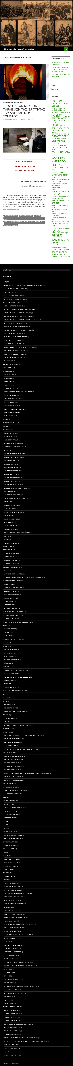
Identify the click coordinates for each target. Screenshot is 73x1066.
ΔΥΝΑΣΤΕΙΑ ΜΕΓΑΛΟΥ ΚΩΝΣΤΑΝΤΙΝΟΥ (16, 488)
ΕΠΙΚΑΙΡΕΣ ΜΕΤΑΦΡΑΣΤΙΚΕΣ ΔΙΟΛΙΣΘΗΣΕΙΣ (17, 1024)
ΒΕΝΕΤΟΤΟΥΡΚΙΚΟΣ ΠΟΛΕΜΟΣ (14, 993)
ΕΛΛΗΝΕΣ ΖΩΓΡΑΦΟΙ (10, 563)
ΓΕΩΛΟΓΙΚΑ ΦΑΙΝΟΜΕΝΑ (11, 519)
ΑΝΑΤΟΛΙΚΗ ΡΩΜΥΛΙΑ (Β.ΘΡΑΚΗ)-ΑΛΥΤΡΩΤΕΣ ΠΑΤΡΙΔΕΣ (21, 319)
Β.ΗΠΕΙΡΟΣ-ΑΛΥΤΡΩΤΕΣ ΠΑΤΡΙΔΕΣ (15, 323)
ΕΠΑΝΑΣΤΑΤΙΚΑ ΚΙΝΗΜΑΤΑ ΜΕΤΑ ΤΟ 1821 (18, 935)
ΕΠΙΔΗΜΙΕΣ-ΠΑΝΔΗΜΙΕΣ (10, 608)
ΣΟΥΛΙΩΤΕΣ (7, 632)
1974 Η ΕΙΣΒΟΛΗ (9, 718)
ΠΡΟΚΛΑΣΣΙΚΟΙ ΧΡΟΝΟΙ (11, 412)
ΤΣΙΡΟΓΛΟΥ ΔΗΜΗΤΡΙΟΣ (10, 1055)
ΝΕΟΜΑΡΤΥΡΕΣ (9, 680)
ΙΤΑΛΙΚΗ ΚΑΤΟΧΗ (10, 811)
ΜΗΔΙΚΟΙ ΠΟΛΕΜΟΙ (10, 402)
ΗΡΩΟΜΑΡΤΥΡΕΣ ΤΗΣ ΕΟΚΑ (12, 639)
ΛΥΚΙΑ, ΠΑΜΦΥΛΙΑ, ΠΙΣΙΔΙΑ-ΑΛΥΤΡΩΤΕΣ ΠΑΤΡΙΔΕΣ (19, 347)
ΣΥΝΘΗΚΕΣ (7, 976)
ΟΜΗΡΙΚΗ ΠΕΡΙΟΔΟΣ (10, 405)
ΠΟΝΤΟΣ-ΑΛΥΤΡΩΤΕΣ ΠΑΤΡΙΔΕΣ (14, 354)
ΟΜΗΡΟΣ (7, 536)
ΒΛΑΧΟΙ (5, 426)
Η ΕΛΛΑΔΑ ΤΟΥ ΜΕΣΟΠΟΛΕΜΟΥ (14, 928)
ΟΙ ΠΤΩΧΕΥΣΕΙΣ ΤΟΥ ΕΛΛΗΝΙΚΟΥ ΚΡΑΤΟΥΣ (17, 962)
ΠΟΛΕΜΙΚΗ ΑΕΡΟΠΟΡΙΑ (11, 594)
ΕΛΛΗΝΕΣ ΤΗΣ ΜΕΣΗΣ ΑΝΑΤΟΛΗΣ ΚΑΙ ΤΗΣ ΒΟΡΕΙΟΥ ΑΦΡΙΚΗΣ (23, 577)
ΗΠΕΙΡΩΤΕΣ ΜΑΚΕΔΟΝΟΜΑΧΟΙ (13, 756)
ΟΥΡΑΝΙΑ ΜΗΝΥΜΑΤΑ (9, 845)
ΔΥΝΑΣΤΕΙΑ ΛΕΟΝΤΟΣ (11, 481)
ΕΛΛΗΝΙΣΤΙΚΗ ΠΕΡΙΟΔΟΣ (12, 388)
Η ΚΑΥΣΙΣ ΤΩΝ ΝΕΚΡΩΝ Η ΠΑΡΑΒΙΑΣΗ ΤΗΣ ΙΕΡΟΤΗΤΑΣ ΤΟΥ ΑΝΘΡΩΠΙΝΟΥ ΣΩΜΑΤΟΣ (24, 111)
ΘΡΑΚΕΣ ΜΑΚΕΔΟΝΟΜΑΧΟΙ (12, 763)
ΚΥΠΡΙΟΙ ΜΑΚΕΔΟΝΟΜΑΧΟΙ (12, 770)
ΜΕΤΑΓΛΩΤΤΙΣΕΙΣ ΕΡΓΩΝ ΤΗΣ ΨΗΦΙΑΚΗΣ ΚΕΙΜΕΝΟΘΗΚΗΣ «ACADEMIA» (26, 1041)
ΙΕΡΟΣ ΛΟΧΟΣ (9, 605)
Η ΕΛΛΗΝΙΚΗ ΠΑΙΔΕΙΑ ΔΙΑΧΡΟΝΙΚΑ (13, 612)
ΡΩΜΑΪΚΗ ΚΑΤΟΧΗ (9, 416)
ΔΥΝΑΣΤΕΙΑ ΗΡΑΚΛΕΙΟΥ (11, 464)
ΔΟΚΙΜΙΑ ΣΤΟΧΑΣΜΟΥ (11, 1010)
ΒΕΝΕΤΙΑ (6, 570)
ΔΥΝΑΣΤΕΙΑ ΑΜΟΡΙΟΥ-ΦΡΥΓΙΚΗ (14, 453)
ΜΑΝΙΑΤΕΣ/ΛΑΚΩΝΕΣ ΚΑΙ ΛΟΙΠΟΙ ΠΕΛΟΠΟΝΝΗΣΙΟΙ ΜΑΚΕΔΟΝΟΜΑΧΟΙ (26, 773)
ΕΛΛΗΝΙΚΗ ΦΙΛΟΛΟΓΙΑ (11, 1017)
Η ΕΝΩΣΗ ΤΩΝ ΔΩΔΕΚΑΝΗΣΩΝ (14, 807)
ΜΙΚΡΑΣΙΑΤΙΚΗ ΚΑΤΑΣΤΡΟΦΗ (13, 952)
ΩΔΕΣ (5, 1051)
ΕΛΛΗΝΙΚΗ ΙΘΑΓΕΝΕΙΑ (11, 618)
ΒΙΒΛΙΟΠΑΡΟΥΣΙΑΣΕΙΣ (10, 423)
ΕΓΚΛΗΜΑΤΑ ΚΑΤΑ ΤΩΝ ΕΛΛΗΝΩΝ (61, 129)
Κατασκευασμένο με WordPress (11, 1063)
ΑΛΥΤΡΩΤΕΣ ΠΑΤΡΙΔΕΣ (10, 302)
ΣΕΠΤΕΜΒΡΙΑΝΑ (9, 972)
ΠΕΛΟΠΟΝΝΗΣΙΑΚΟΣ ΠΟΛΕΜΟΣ (14, 409)
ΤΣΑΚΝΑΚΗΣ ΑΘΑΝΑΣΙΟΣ (61, 256)
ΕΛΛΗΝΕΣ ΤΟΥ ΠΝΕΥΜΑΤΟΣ (60, 148)
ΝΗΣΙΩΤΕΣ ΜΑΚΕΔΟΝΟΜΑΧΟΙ (13, 780)
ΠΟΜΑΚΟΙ (7, 663)
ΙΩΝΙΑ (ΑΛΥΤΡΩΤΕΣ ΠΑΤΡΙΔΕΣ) (13, 333)
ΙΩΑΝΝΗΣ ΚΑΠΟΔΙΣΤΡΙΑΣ (12, 938)
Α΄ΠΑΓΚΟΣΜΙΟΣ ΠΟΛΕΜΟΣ (12, 890)
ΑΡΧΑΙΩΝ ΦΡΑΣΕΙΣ (9, 526)
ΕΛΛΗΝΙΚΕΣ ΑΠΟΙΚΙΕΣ (10, 584)
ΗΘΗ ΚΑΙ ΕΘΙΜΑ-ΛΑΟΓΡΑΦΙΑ (60, 180)
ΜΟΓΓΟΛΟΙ (7, 1000)
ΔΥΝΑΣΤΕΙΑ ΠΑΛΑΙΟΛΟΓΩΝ (12, 495)
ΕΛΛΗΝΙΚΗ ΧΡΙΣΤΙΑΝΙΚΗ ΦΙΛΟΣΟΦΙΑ (15, 670)
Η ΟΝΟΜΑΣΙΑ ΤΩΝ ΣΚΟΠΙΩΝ (12, 739)
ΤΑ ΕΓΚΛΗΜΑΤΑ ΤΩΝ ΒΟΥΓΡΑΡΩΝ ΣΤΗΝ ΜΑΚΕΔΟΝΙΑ (20, 749)
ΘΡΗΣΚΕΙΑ (20, 102)
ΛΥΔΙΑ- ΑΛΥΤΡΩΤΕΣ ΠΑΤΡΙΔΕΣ (13, 344)
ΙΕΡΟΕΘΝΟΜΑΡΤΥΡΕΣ (11, 673)
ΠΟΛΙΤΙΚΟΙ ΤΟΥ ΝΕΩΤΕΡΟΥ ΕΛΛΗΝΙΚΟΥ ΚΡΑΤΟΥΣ (19, 965)
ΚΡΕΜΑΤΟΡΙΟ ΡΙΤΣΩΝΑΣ (10, 225)
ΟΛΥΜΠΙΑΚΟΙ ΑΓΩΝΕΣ (10, 842)
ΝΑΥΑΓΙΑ (5, 797)
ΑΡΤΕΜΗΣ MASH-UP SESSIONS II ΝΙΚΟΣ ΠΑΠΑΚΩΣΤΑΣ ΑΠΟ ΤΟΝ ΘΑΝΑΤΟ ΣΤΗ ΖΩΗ (23, 218)
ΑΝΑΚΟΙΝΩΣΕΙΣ (8, 361)
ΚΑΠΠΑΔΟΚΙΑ (7, 697)
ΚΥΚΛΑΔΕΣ (7, 821)
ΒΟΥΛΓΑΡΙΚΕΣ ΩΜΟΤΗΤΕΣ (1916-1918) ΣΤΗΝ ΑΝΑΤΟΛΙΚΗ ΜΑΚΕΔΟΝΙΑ (60, 69)
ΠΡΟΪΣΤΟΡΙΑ (8, 381)
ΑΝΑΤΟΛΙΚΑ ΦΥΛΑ (9, 433)
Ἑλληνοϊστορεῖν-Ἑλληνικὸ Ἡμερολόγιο (18, 49)
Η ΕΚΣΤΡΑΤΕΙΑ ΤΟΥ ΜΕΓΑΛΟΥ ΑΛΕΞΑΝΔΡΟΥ (18, 392)
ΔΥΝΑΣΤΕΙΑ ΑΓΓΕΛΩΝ (11, 440)
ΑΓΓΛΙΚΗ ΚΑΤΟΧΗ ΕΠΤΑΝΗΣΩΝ (13, 835)
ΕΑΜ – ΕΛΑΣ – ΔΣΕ (10, 921)
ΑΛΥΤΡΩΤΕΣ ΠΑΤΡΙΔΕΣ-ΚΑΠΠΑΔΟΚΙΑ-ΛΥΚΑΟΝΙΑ (19, 309)
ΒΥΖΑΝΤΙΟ (55, 124)
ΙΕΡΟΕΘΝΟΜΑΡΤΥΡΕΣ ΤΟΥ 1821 (14, 295)
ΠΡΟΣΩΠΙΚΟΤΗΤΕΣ (9, 866)
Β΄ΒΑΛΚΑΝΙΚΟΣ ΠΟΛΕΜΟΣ (12, 897)
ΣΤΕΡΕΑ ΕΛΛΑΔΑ (8, 876)
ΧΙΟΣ (5, 828)
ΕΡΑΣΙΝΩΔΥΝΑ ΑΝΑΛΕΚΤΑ (12, 1027)
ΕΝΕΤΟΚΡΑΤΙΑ (8, 704)
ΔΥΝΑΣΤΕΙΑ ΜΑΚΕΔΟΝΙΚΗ (12, 484)
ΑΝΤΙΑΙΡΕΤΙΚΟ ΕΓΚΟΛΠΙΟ (10, 102)
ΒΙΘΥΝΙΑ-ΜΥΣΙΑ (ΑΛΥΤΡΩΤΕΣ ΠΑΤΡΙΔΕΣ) (16, 326)
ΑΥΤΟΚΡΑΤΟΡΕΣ (9, 436)
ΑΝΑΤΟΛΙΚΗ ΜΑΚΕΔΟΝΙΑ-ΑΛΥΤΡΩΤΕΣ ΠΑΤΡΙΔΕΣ (19, 316)
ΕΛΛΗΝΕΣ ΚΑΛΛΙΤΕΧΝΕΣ (10, 560)
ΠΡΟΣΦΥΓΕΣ (57, 237)
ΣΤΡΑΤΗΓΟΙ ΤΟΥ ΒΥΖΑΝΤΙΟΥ (13, 512)
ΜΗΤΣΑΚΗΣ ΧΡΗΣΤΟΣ (10, 787)
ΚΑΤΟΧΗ (56, 196)
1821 (57, 101)
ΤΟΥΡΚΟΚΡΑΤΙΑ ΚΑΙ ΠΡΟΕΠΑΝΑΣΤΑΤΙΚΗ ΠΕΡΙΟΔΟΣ (60, 252)
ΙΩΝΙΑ (4, 694)
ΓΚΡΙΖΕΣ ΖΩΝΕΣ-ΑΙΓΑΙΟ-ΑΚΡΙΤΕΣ (14, 904)
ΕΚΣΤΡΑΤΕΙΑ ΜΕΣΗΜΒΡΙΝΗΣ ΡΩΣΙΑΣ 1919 (18, 893)
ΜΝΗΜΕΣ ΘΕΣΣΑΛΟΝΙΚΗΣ (11, 794)
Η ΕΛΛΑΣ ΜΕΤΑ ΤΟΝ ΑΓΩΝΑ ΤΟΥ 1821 (15, 931)
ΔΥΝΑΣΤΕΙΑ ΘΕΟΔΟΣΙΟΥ (11, 467)
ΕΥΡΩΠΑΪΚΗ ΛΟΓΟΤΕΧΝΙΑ (12, 1031)
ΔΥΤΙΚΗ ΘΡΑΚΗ (8, 656)
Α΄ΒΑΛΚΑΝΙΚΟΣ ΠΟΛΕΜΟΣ (12, 886)
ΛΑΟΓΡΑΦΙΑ (6, 728)
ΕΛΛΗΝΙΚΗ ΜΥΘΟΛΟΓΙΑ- (11, 1014)
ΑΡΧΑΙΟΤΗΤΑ (7, 385)
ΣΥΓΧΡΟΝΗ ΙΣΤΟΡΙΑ (9, 883)
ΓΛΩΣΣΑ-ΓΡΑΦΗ (8, 522)
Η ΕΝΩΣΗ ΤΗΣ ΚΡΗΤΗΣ (11, 708)
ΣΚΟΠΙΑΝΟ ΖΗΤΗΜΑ (10, 746)
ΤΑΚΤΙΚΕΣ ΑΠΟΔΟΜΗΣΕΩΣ (12, 979)
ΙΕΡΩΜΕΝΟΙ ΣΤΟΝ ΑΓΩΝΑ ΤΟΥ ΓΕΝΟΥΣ (15, 691)
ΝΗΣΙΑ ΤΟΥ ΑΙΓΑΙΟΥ (9, 801)
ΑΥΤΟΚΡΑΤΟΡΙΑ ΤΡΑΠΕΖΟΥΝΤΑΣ (14, 447)
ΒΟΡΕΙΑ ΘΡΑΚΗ (8, 653)
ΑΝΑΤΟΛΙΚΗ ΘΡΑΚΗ (10, 649)
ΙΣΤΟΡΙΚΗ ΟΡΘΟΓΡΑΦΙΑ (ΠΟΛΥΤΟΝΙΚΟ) (16, 533)
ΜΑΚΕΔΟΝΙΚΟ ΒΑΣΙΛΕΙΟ (11, 399)
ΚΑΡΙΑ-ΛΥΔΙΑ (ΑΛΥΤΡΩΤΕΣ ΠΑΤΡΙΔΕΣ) (15, 337)
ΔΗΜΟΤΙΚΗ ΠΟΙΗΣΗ (11, 543)
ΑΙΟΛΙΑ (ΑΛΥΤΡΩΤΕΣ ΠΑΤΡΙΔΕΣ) (14, 306)
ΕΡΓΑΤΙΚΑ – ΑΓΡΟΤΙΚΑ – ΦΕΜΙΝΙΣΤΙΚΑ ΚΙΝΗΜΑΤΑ (19, 924)
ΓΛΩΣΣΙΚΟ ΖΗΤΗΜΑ (10, 529)
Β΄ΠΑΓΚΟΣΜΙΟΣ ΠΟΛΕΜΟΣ (12, 900)
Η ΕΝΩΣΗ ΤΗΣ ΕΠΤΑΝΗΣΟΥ (12, 838)
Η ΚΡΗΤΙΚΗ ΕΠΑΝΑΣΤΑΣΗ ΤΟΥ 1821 (15, 711)
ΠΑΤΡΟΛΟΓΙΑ (8, 684)
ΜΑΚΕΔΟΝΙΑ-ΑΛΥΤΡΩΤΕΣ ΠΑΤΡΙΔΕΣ (15, 350)
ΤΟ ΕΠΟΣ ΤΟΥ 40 (57, 246)
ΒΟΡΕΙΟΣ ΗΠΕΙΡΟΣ (59, 119)
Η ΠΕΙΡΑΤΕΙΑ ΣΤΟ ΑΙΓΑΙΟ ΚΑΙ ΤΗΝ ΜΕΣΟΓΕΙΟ (17, 622)
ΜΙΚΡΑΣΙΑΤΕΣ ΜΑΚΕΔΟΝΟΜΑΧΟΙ (14, 776)
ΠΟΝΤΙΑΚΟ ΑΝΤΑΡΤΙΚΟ (11, 862)
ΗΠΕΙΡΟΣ (56, 185)
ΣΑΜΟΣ (6, 825)
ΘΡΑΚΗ (57, 187)
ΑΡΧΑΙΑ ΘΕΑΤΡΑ (9, 374)
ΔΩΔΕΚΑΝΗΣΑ (58, 126)
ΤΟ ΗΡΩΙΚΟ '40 (8, 983)
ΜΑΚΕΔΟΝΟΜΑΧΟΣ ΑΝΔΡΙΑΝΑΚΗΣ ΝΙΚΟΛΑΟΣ (60, 63)
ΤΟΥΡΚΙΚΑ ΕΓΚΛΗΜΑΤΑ (12, 948)
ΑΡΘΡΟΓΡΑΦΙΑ (58, 108)
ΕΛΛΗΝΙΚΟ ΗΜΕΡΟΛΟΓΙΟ (26, 120)
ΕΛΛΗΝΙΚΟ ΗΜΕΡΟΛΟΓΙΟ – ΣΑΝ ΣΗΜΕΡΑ (16, 587)
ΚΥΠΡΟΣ (5, 715)
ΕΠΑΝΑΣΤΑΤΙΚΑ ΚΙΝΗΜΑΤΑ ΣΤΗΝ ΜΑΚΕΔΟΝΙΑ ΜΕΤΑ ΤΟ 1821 (23, 735)
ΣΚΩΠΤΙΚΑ (6, 873)
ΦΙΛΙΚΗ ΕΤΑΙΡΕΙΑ (9, 1003)
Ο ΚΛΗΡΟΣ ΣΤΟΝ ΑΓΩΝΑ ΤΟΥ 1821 (15, 299)
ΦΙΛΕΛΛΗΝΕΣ (9, 292)
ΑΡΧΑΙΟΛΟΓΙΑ (58, 110)
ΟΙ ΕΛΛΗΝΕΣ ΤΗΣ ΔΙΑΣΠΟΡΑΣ (60, 221)
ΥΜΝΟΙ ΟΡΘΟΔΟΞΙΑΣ (10, 687)
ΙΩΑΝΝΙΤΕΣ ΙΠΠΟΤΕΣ (11, 814)
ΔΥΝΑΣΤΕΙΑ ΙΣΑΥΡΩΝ (10, 474)
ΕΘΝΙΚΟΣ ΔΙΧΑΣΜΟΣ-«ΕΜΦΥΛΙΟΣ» (14, 917)
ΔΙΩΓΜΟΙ (6, 450)
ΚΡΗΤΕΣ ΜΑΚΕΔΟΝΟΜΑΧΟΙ (12, 766)
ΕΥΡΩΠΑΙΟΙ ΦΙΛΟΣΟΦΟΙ (11, 1034)
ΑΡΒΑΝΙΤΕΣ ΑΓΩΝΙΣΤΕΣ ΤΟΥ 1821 (15, 289)
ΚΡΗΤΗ (64, 196)
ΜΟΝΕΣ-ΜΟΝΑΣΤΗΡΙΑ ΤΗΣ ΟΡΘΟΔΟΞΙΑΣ (17, 677)
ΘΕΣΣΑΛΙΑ (6, 642)
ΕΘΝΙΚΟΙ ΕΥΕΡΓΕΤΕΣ (9, 546)
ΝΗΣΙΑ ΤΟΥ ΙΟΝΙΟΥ (9, 831)
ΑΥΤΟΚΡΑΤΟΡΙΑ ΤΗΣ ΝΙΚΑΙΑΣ (13, 443)
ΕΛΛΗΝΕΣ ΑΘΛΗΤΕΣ (9, 557)
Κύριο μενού (70, 49)
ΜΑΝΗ (6, 852)
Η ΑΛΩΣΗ (7, 502)
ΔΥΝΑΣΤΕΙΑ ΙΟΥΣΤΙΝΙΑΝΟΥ (12, 471)
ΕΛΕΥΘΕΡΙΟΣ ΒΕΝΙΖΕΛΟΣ (59, 145)
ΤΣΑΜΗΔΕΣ (7, 636)
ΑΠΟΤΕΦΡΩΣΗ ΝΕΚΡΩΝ (26, 215)
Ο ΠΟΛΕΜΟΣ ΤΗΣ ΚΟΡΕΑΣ (12, 959)
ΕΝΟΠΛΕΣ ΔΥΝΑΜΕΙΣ (9, 591)
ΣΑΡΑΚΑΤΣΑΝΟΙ (8, 869)
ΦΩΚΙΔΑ (6, 880)
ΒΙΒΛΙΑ (5, 419)
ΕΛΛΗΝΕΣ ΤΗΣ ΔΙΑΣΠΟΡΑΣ (11, 567)
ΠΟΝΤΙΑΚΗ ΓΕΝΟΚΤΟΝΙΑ (60, 233)
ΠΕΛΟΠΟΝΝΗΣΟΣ (8, 849)
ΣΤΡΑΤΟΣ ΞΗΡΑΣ (9, 601)
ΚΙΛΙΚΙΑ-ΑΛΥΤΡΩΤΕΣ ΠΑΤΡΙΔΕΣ (13, 340)
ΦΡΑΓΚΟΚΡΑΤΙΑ (9, 515)
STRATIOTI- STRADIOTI (11, 990)
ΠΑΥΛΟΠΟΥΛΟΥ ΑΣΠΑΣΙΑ (12, 660)
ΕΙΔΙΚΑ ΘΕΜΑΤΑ (8, 550)
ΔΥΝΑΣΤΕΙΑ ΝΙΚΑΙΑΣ (10, 491)
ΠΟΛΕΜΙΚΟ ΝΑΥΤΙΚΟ (10, 598)
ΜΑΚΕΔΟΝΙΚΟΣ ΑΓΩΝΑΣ (11, 742)
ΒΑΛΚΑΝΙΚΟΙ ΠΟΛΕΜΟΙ (61, 117)
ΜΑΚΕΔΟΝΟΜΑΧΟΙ (9, 752)
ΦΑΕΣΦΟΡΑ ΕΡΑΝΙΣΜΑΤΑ (12, 1048)
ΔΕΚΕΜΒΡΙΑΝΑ (8, 907)
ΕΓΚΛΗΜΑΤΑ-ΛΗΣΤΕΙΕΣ (11, 910)
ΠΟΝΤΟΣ (57, 235)
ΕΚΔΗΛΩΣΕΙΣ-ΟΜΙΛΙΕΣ (11, 553)
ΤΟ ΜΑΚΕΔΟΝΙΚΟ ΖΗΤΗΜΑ (59, 247)
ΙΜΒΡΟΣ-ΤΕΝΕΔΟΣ (10, 818)
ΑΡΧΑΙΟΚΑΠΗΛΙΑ (9, 378)
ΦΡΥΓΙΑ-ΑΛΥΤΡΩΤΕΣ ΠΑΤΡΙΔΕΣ (13, 357)
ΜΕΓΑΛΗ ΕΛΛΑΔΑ (8, 783)
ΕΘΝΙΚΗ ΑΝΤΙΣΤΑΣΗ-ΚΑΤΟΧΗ (13, 914)
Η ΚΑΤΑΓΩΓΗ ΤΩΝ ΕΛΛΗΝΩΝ (59, 183)
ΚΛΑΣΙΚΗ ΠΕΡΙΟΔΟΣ (10, 395)
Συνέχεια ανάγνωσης (11, 209)
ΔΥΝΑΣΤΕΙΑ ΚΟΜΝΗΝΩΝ (11, 478)
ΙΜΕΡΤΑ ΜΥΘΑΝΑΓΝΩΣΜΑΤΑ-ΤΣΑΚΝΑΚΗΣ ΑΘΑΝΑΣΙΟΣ (21, 1038)
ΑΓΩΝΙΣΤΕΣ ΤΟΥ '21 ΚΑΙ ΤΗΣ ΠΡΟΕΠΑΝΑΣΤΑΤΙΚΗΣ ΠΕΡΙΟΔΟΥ (23, 285)
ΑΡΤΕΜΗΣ (37, 215)
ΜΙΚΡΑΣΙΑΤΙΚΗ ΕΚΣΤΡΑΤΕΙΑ (12, 945)
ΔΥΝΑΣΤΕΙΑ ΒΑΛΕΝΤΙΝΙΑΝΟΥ (13, 457)
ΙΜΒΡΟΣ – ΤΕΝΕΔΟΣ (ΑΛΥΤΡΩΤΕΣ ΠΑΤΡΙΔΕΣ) (18, 330)
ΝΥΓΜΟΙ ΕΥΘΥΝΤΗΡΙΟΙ (11, 1044)
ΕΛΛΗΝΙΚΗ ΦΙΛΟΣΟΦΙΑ (11, 1020)
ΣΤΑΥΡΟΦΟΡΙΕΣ (9, 508)
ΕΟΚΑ (57, 172)
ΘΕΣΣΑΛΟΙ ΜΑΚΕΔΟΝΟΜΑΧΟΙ (13, 759)
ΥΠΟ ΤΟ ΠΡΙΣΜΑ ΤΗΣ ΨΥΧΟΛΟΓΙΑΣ (15, 790)
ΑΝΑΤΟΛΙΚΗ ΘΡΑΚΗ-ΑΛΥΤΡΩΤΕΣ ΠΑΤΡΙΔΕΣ (17, 313)
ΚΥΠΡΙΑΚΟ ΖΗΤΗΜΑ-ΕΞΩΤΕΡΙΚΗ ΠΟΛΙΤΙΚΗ (17, 725)
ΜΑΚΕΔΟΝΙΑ (58, 198)
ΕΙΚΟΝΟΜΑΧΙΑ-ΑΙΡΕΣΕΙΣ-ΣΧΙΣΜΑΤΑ (15, 498)
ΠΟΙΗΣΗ (6, 539)
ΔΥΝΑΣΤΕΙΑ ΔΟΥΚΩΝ (10, 460)
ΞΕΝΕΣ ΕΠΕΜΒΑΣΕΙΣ (10, 955)
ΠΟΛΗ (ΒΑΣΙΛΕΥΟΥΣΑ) (11, 505)
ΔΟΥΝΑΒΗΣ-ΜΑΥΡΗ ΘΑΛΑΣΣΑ (13, 574)
